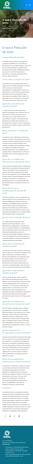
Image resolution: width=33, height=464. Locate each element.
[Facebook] (5, 416)
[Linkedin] (19, 416)
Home (4, 26)
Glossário (11, 26)
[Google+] (14, 416)
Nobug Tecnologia (16, 460)
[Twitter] (10, 416)
